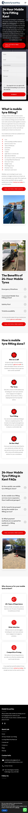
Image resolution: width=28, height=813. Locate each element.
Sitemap (4, 750)
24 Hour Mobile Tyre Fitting (9, 736)
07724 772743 (8, 766)
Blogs (3, 748)
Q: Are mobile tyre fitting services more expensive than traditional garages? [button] (11, 498)
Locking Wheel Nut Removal (9, 739)
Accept (4, 810)
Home (3, 734)
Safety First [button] (6, 304)
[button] (25, 2)
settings (17, 807)
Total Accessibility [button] (8, 311)
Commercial (5, 742)
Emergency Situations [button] (10, 289)
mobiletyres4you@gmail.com (12, 760)
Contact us (4, 745)
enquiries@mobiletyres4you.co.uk (13, 762)
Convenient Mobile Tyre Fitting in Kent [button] (10, 297)
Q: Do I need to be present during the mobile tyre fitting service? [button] (11, 509)
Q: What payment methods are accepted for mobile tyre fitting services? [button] (11, 522)
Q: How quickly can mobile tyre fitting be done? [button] (11, 487)
